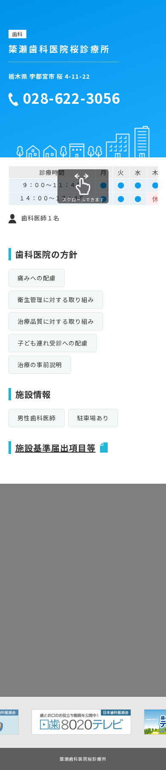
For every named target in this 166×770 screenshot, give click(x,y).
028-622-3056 (71, 98)
